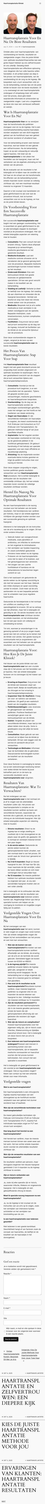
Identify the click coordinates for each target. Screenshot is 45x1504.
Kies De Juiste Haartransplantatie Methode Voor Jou (21, 1436)
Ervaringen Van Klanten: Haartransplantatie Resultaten (22, 1479)
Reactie (7, 1274)
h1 (19, 47)
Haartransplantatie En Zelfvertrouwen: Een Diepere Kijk (21, 1392)
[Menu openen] (40, 3)
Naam (7, 1298)
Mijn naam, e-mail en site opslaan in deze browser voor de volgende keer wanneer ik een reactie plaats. (23, 1331)
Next (4, 1501)
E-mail (7, 1308)
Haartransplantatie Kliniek (14, 3)
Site (5, 1318)
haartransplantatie (28, 47)
